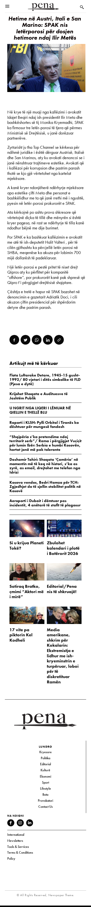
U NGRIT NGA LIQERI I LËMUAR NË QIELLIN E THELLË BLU (40, 410)
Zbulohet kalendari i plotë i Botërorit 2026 (63, 548)
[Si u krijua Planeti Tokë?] (26, 528)
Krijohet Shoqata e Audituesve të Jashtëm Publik (38, 396)
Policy (11, 858)
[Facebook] (14, 340)
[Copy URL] (59, 340)
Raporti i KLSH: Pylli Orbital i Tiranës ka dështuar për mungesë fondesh (44, 424)
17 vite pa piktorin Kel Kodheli (21, 635)
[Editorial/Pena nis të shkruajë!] (64, 572)
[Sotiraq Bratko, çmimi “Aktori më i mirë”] (26, 572)
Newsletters (15, 840)
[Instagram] (20, 822)
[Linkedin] (48, 340)
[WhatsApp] (36, 340)
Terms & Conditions (20, 852)
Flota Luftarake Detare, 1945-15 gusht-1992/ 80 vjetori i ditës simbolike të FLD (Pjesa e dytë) (45, 379)
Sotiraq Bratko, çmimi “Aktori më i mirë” (26, 591)
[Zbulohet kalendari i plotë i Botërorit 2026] (64, 528)
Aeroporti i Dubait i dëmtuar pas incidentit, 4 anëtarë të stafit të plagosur (45, 503)
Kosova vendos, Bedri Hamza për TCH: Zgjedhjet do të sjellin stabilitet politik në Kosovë (45, 486)
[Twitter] (25, 340)
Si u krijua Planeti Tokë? (26, 545)
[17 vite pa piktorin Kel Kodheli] (26, 615)
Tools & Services (18, 846)
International (15, 834)
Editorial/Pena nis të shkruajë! (62, 588)
